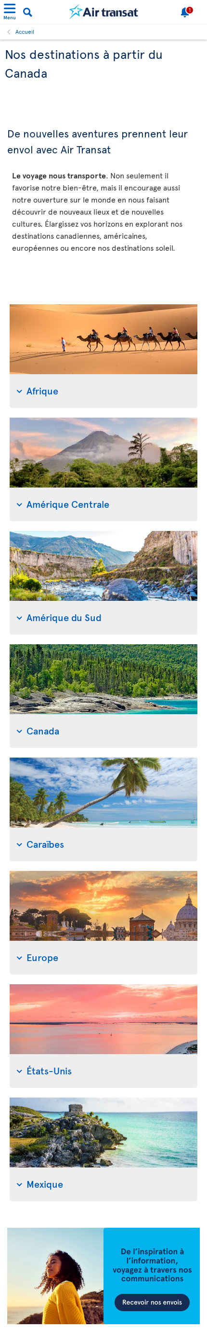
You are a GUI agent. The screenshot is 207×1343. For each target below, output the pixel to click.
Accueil (24, 31)
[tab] (103, 356)
